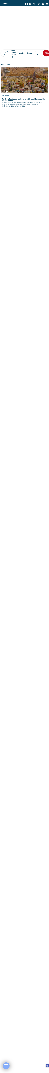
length (29, 53)
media (21, 53)
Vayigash (5, 53)
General (37, 53)
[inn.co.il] (26, 4)
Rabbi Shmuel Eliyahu (13, 53)
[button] (47, 1066)
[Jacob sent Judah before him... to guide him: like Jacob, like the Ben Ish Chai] (24, 88)
